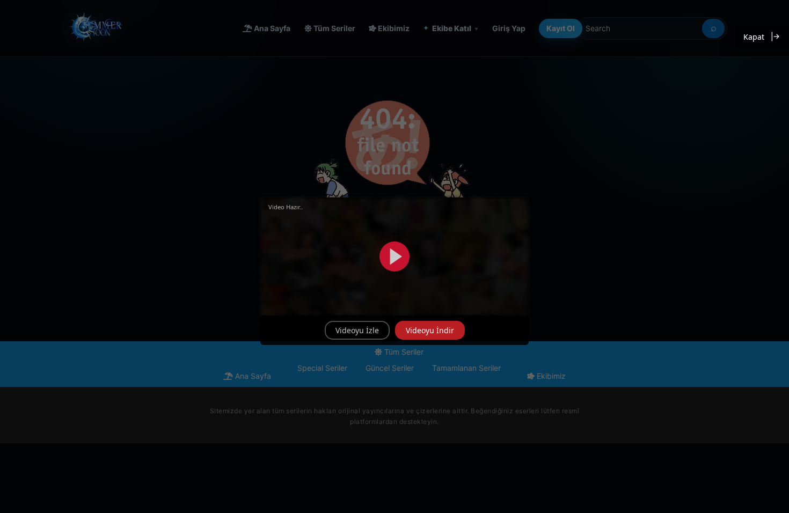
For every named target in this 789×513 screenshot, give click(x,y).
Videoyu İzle (357, 330)
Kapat (753, 37)
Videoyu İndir (430, 330)
